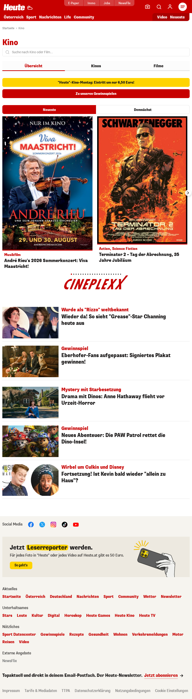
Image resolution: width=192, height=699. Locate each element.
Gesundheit (99, 634)
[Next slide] (188, 193)
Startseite (8, 28)
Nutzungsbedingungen (132, 690)
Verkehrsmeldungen (150, 634)
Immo (91, 3)
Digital (54, 615)
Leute (22, 615)
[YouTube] (76, 524)
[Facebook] (31, 524)
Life (67, 17)
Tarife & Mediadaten (41, 690)
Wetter (149, 596)
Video (162, 17)
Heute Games (98, 615)
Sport (31, 17)
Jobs (107, 3)
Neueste (177, 17)
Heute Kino (124, 615)
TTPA (66, 690)
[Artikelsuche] (159, 7)
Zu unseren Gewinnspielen (96, 94)
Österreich (13, 17)
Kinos (96, 66)
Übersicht (33, 66)
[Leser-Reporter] (147, 7)
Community (84, 17)
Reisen (8, 642)
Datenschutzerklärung (93, 690)
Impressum (11, 690)
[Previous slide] (4, 193)
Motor (177, 634)
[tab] (71, 274)
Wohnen (120, 634)
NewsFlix (124, 3)
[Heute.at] (14, 7)
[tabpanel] (47, 193)
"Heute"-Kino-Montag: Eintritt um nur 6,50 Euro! (96, 82)
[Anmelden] (170, 7)
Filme (158, 66)
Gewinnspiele (53, 634)
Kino (21, 28)
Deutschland (61, 596)
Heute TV (147, 615)
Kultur (37, 615)
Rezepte (76, 634)
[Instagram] (53, 524)
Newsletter (171, 596)
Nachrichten (88, 596)
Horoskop (72, 615)
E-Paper (73, 3)
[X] (42, 524)
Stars (7, 615)
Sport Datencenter (19, 634)
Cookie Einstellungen (171, 690)
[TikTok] (64, 524)
